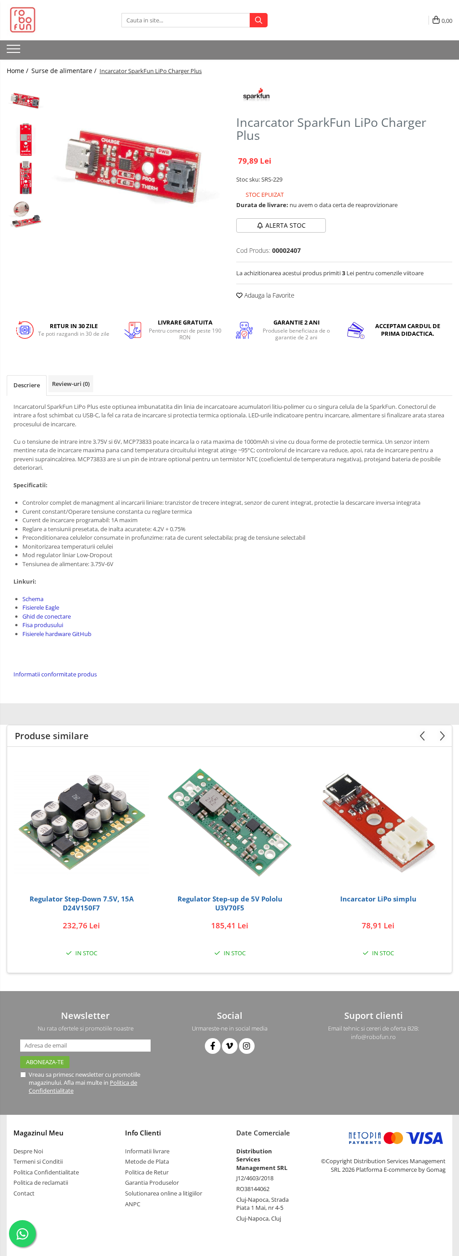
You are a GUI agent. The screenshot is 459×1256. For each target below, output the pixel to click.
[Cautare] (259, 20)
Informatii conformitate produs (55, 674)
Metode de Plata (147, 1161)
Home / (18, 70)
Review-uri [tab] (71, 384)
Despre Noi (28, 1151)
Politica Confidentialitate (46, 1172)
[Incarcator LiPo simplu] (378, 823)
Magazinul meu (38, 1132)
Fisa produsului (42, 625)
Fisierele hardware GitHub (56, 634)
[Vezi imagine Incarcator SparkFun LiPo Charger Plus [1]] (25, 139)
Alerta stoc (285, 225)
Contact (24, 1193)
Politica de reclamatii (40, 1182)
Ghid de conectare (46, 616)
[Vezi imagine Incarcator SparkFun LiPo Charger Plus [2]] (25, 177)
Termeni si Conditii (38, 1161)
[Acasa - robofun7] (51, 20)
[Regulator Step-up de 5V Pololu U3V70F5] (230, 823)
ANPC (132, 1204)
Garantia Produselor (152, 1182)
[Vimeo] (230, 1046)
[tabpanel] (136, 169)
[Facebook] (213, 1046)
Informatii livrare (147, 1151)
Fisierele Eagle (40, 607)
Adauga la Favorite (268, 295)
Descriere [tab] (26, 385)
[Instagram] (247, 1046)
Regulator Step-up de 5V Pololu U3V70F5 (230, 903)
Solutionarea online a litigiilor (163, 1193)
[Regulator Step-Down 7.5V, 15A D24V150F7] (81, 823)
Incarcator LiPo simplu (378, 899)
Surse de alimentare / (64, 70)
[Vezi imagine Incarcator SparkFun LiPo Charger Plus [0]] (25, 101)
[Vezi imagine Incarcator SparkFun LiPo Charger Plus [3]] (25, 215)
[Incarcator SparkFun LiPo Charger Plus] (136, 169)
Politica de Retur (147, 1172)
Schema (32, 599)
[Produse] (14, 51)
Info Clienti (143, 1132)
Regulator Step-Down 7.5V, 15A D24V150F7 (82, 903)
